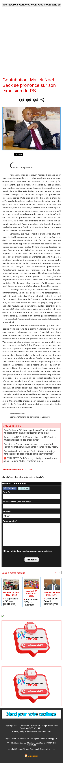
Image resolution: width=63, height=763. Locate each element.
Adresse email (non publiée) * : (17, 502)
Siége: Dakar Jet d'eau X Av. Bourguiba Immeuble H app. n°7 (31, 739)
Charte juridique (19, 731)
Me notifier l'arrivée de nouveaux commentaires (29, 551)
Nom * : (6, 492)
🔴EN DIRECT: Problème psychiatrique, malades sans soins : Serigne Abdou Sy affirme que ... (31, 459)
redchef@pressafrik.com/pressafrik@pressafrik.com (31, 749)
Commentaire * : (10, 521)
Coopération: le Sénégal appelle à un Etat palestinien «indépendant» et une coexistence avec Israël (30, 431)
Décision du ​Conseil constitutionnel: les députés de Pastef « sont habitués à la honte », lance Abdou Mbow (31, 445)
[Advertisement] (29, 44)
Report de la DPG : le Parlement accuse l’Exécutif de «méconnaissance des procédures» (30, 438)
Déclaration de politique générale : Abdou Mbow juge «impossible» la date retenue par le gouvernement (29, 452)
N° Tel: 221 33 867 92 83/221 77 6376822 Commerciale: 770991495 (31, 744)
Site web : (7, 511)
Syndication (33, 756)
